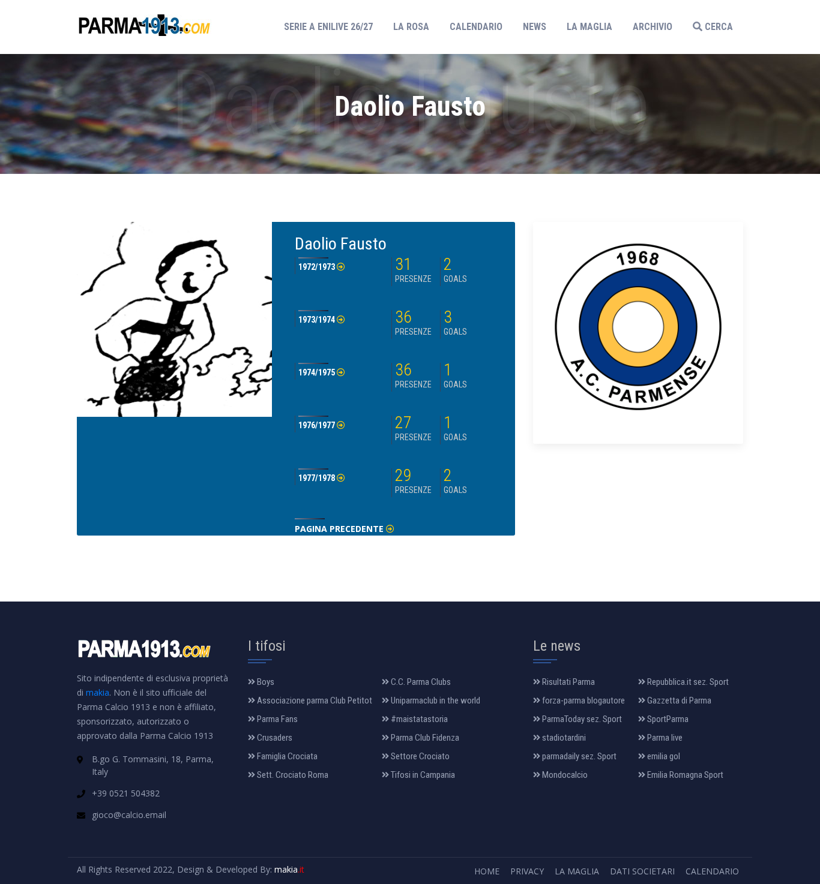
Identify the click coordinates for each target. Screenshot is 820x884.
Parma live (664, 737)
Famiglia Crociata (286, 756)
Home (486, 871)
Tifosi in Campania (422, 774)
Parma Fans (276, 719)
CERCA (717, 26)
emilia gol (662, 756)
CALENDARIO (476, 26)
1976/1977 (317, 425)
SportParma (667, 719)
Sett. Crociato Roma (291, 774)
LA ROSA (411, 26)
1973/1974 (317, 319)
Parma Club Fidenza (424, 737)
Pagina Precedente (340, 528)
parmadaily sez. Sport (578, 756)
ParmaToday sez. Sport (581, 719)
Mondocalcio (564, 774)
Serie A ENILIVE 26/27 (332, 26)
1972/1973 (317, 267)
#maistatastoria (418, 719)
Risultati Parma (567, 681)
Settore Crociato (419, 756)
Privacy (527, 871)
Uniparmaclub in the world (434, 700)
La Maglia (577, 871)
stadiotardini (563, 737)
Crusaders (273, 737)
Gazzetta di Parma (678, 700)
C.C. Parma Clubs (420, 681)
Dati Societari (642, 871)
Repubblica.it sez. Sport (687, 681)
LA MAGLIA (589, 26)
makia (97, 692)
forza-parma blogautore (582, 700)
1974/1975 (317, 372)
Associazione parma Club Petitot (313, 700)
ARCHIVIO (652, 26)
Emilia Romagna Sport (684, 774)
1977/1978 (317, 478)
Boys (264, 681)
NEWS (534, 26)
